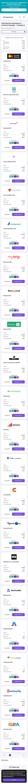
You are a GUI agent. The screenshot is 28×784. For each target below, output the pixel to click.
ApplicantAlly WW (8, 628)
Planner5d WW (7, 329)
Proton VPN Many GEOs (9, 161)
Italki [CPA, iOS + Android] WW (11, 561)
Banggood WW (7, 295)
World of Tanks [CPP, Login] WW (11, 362)
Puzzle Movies (7, 61)
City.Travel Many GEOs (9, 195)
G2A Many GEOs (7, 729)
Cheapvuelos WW (8, 662)
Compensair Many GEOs (9, 228)
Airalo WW (6, 429)
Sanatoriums (6, 396)
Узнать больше (14, 9)
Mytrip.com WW (7, 262)
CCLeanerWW (7, 494)
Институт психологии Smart (11, 94)
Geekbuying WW (7, 695)
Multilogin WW (7, 595)
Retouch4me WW (7, 528)
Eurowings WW (7, 128)
